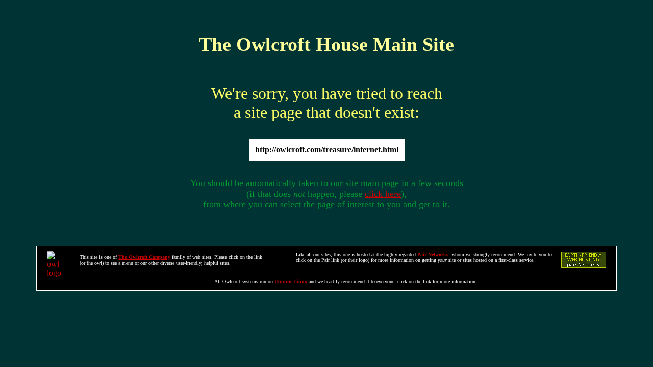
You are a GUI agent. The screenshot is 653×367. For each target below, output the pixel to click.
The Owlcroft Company (144, 257)
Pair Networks (432, 254)
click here (383, 194)
